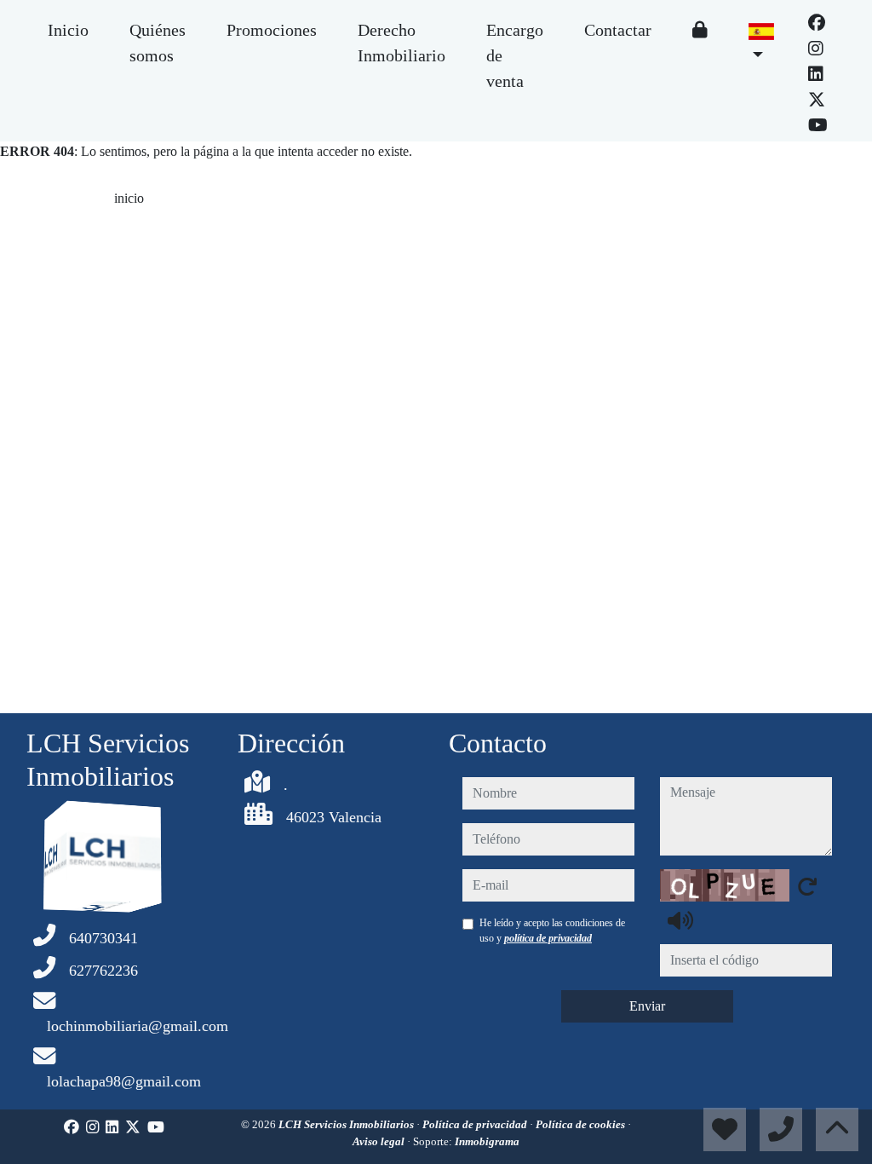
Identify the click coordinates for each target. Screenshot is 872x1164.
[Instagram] (815, 48)
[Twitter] (816, 99)
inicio (129, 198)
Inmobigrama (487, 1141)
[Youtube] (818, 125)
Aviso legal (380, 1141)
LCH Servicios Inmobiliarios (347, 1124)
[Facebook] (816, 23)
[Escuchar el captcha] (680, 920)
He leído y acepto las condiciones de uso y (552, 930)
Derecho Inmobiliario (401, 42)
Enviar (647, 1006)
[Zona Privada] (700, 29)
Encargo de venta (514, 55)
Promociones (272, 29)
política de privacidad (548, 938)
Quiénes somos (157, 42)
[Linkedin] (815, 74)
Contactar (617, 29)
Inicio (68, 29)
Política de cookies (582, 1124)
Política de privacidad (476, 1124)
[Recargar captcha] (807, 886)
